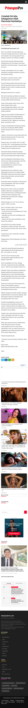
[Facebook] (4, 2)
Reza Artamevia (6, 674)
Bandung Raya (15, 587)
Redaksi (12, 700)
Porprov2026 (14, 685)
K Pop (3, 667)
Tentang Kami (5, 700)
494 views (4, 28)
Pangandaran (5, 646)
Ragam (13, 598)
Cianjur (4, 653)
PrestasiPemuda (5, 691)
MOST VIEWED (19, 583)
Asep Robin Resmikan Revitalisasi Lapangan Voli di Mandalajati (17, 601)
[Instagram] (5, 2)
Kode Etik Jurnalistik (10, 702)
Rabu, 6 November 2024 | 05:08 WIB (11, 26)
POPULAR (8, 583)
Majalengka (5, 651)
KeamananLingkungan (18, 688)
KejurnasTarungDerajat (7, 688)
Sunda (3, 671)
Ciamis (3, 644)
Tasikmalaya (5, 641)
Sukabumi (4, 655)
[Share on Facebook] (6, 360)
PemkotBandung (5, 685)
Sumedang (4, 648)
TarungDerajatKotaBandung (8, 683)
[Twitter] (2, 2)
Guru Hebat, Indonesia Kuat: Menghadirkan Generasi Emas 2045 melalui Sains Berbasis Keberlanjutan (12, 569)
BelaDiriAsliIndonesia (20, 683)
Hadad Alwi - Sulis (6, 669)
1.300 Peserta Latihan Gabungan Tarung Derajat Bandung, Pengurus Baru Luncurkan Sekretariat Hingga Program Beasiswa (17, 591)
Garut (3, 639)
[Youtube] (7, 2)
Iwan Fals (4, 664)
